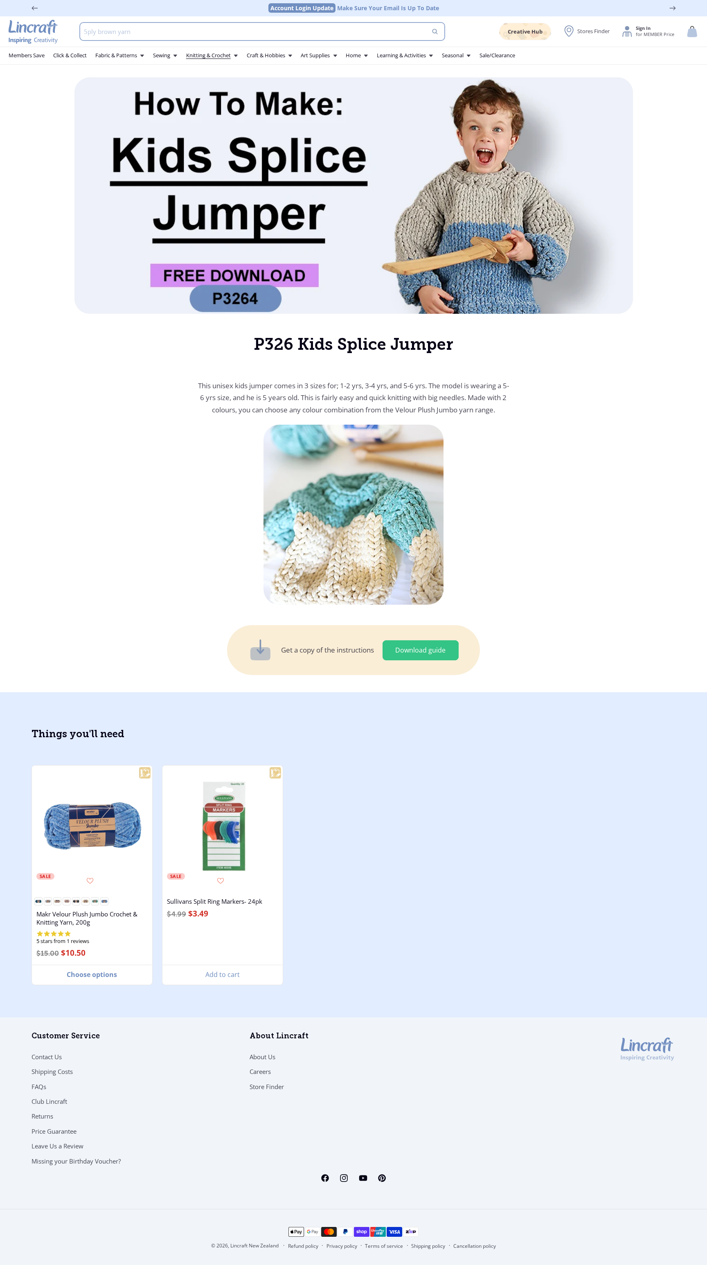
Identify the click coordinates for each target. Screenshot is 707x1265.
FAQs (39, 1087)
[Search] (435, 31)
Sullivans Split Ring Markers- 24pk (214, 901)
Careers (260, 1071)
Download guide (420, 650)
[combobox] (262, 31)
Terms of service (384, 1246)
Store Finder (267, 1087)
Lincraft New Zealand (254, 1245)
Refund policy (303, 1246)
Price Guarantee (54, 1131)
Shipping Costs (52, 1071)
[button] (692, 31)
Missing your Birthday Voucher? (76, 1161)
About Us (262, 1057)
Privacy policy (341, 1246)
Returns (42, 1116)
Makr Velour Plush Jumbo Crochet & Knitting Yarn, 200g (86, 917)
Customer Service (66, 1036)
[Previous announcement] (35, 8)
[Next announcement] (672, 8)
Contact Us (47, 1057)
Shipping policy (428, 1246)
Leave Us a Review (57, 1146)
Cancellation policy (474, 1246)
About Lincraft (279, 1036)
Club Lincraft (49, 1101)
